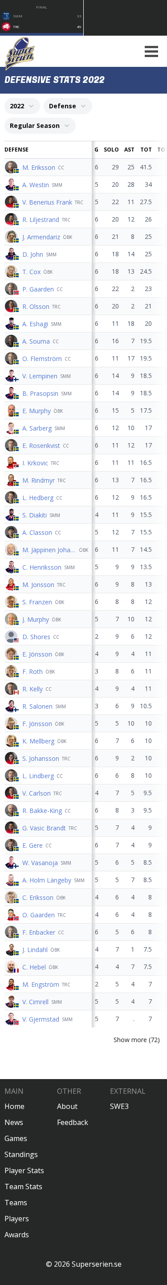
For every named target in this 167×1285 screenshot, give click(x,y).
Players (16, 1218)
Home (14, 1106)
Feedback (72, 1122)
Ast (129, 149)
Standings (21, 1154)
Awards (16, 1235)
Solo (111, 149)
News (13, 1122)
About (67, 1106)
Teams (15, 1202)
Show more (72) (137, 1039)
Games (15, 1138)
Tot (146, 149)
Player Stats (24, 1170)
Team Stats (23, 1186)
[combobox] (22, 106)
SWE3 (119, 1106)
